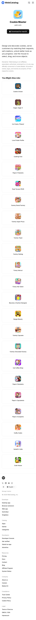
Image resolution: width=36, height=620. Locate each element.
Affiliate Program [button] (7, 568)
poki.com (18, 25)
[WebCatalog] (3, 477)
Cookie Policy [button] (6, 600)
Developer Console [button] (8, 538)
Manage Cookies (6, 491)
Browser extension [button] (8, 506)
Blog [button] (3, 565)
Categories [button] (5, 529)
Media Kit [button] (5, 586)
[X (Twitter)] (2, 483)
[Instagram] (12, 483)
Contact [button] (4, 562)
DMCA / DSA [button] (6, 612)
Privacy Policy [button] (6, 597)
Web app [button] (5, 509)
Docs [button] (3, 559)
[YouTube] (9, 483)
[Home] (10, 2)
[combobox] (11, 486)
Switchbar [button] (5, 512)
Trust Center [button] (6, 594)
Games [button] (4, 526)
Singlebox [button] (5, 515)
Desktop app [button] (6, 503)
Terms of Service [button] (7, 609)
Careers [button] (4, 583)
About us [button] (5, 580)
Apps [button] (3, 523)
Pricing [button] (4, 556)
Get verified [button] (6, 541)
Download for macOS (19, 31)
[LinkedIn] (6, 483)
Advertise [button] (5, 547)
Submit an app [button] (6, 544)
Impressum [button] (5, 615)
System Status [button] (6, 571)
